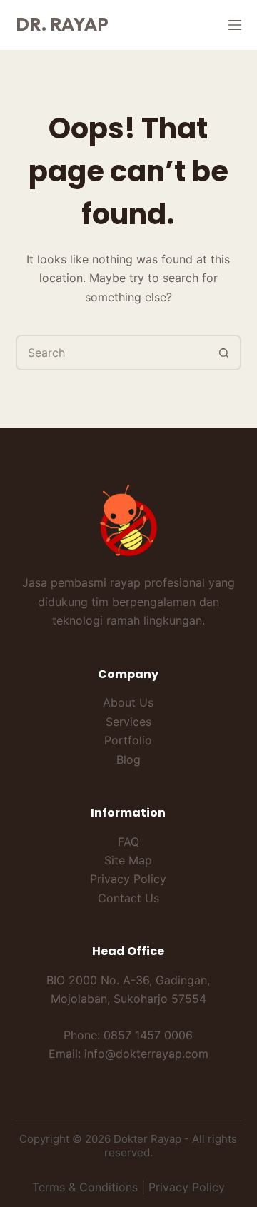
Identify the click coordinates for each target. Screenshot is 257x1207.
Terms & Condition (82, 1187)
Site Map (128, 860)
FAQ (128, 841)
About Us (128, 702)
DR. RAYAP (62, 24)
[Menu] (234, 25)
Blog (128, 759)
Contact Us (128, 898)
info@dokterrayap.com (146, 1053)
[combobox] (112, 352)
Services (128, 721)
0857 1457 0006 (148, 1035)
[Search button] (223, 352)
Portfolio (128, 740)
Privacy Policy (128, 879)
